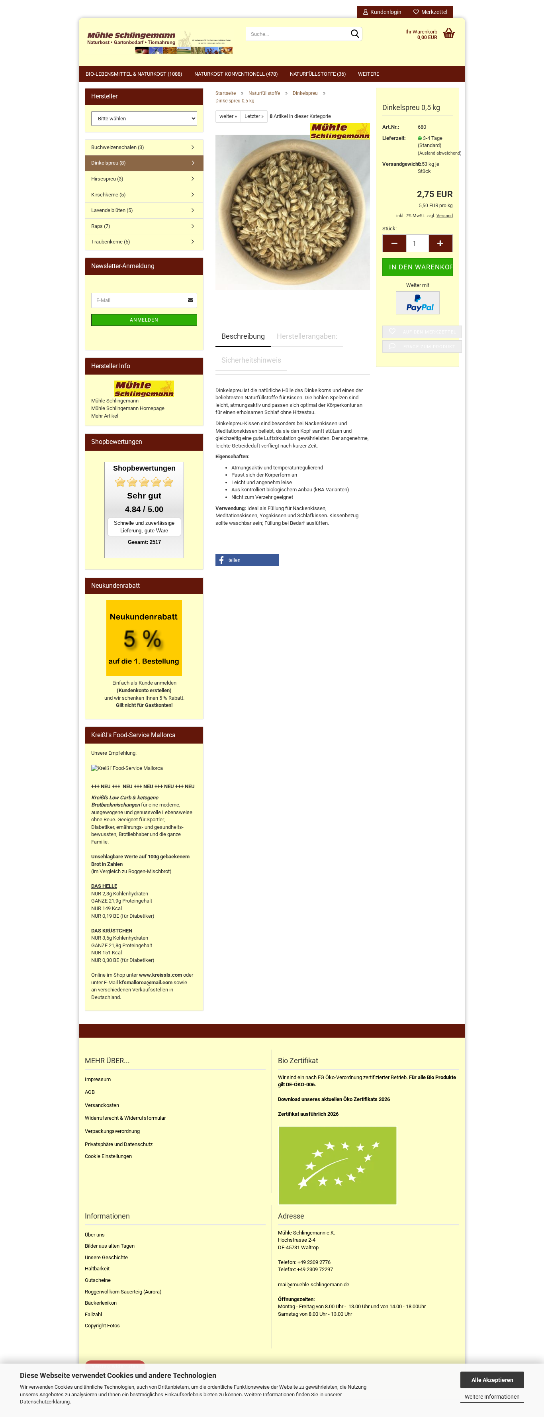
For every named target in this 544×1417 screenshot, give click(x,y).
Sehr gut (144, 495)
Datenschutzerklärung (45, 1402)
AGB (90, 1092)
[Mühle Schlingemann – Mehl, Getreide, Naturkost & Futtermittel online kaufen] (159, 42)
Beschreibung (243, 336)
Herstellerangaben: (307, 336)
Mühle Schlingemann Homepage (127, 408)
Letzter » (254, 116)
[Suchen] (354, 34)
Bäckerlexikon (101, 1303)
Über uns (95, 1235)
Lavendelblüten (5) (112, 210)
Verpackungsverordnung (112, 1131)
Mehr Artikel (104, 416)
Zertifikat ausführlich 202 (307, 1114)
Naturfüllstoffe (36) (318, 74)
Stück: (389, 229)
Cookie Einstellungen (108, 1156)
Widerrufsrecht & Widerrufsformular (125, 1118)
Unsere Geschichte (106, 1257)
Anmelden (144, 320)
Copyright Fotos (102, 1326)
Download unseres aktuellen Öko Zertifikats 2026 (334, 1099)
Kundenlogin (384, 12)
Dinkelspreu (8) (108, 163)
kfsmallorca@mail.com (145, 982)
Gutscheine (98, 1280)
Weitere (368, 74)
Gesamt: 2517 (144, 542)
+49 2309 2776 (314, 1262)
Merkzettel (433, 12)
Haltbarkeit (97, 1269)
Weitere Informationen (492, 1396)
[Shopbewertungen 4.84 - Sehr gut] (144, 482)
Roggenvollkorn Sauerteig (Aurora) (123, 1292)
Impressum (98, 1079)
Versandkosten (102, 1105)
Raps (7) (100, 226)
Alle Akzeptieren (492, 1380)
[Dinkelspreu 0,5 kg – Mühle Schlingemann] (292, 212)
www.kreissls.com (160, 975)
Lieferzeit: (394, 138)
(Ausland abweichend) (440, 153)
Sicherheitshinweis (251, 360)
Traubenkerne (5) (110, 242)
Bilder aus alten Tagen (110, 1246)
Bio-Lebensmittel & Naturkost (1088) (134, 74)
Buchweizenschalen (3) (117, 147)
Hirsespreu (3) (107, 179)
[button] (247, 560)
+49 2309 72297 (315, 1269)
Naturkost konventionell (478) (236, 74)
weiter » (228, 116)
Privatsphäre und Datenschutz (119, 1144)
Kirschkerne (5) (108, 195)
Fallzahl (93, 1314)
